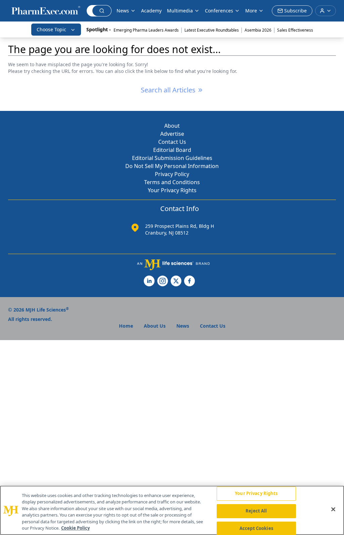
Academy (151, 10)
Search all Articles (168, 89)
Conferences (219, 10)
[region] (172, 510)
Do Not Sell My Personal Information (172, 166)
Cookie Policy (75, 528)
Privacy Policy (172, 174)
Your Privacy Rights (172, 190)
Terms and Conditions (172, 182)
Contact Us (172, 142)
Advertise (172, 133)
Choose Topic (51, 29)
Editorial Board (172, 150)
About (172, 125)
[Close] (333, 509)
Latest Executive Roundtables (211, 30)
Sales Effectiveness (295, 30)
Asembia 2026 (258, 30)
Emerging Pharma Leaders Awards (146, 30)
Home (126, 326)
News (123, 10)
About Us (155, 326)
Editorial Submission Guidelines (172, 158)
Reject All (256, 511)
